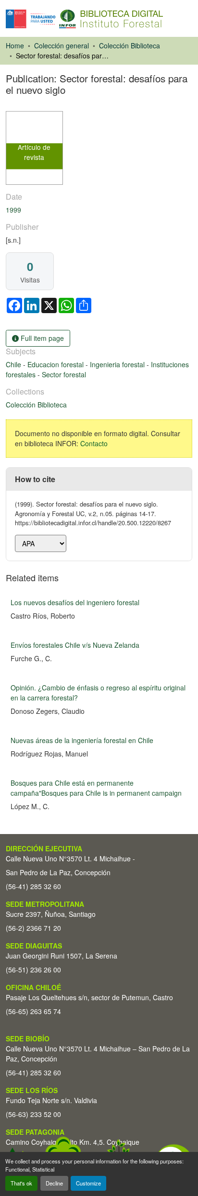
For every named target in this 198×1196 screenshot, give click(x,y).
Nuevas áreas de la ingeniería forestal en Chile (82, 740)
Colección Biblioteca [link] (129, 45)
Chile (14, 364)
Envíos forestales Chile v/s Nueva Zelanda (75, 645)
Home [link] (15, 45)
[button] (84, 19)
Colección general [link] (61, 45)
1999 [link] (13, 209)
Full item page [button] (41, 338)
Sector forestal (64, 374)
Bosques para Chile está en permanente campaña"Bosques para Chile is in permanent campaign (96, 788)
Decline (54, 1183)
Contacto (94, 443)
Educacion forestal (56, 364)
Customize (88, 1183)
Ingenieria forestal (118, 364)
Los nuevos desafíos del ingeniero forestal (75, 602)
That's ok (21, 1183)
